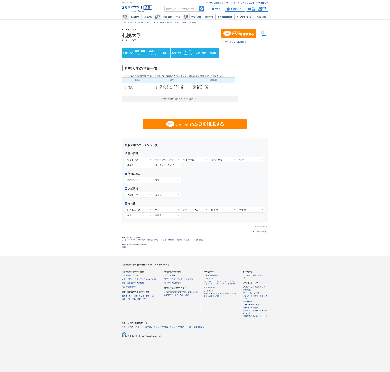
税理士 (211, 281)
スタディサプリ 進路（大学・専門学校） (136, 22)
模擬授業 (171, 240)
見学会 (156, 240)
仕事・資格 (167, 17)
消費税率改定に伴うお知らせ (255, 316)
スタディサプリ (128, 327)
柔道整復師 (232, 284)
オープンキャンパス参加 (232, 42)
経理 (205, 281)
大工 (223, 284)
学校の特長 (188, 159)
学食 (129, 215)
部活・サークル (190, 210)
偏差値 (213, 53)
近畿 (124, 299)
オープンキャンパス (244, 17)
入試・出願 (261, 17)
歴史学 (206, 293)
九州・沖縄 (142, 299)
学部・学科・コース (164, 159)
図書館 (214, 210)
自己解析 (148, 17)
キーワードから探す (251, 305)
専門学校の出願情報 (172, 283)
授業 (165, 53)
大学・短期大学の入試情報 (133, 283)
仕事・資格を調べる (212, 275)
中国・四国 (131, 299)
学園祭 (158, 215)
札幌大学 (185, 22)
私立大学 (170, 22)
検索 (201, 8)
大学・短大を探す (158, 22)
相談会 (186, 240)
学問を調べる (209, 287)
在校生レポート (152, 53)
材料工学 (218, 296)
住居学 (210, 296)
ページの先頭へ (261, 232)
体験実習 (179, 240)
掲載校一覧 (247, 301)
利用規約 (247, 290)
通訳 (217, 281)
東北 (130, 296)
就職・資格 (177, 53)
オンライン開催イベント (199, 240)
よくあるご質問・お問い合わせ (254, 3)
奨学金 (130, 165)
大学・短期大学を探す (131, 275)
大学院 (242, 210)
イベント (163, 240)
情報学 (227, 293)
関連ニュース (133, 210)
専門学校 (209, 17)
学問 (178, 17)
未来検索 (135, 17)
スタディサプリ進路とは (213, 3)
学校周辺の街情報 (250, 308)
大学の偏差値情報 (129, 287)
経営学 (220, 293)
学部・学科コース (140, 53)
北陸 (152, 296)
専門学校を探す (170, 275)
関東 (135, 296)
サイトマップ (231, 3)
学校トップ (128, 53)
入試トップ (132, 195)
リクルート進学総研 (144, 327)
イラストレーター (214, 284)
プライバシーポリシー (252, 293)
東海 (147, 296)
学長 (157, 210)
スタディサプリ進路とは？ (254, 287)
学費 (241, 159)
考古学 (213, 293)
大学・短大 (196, 17)
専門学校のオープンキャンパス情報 (178, 279)
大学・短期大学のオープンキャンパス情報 (139, 279)
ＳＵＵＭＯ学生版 (161, 327)
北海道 (177, 22)
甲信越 (141, 296)
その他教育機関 (224, 17)
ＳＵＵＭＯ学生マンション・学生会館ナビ (187, 327)
